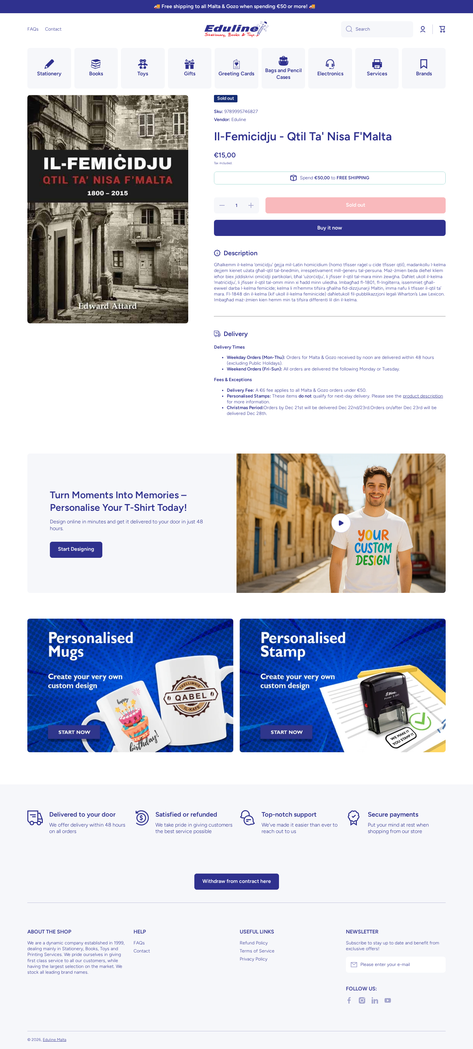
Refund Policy (254, 943)
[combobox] (377, 29)
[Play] (341, 523)
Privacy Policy (253, 959)
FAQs (139, 943)
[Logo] (236, 29)
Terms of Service (257, 951)
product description (423, 396)
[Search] (346, 29)
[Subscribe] (438, 965)
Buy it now (329, 228)
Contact (142, 951)
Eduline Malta (54, 1039)
